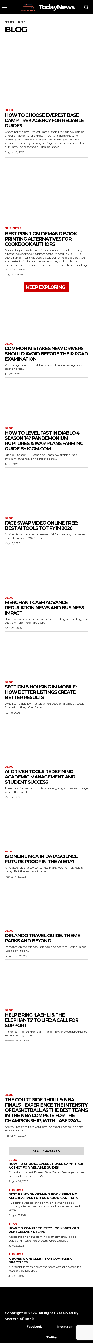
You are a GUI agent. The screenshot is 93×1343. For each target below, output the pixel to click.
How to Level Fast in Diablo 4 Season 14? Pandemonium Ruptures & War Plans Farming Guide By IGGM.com (44, 441)
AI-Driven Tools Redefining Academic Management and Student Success (40, 777)
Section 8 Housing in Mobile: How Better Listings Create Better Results (40, 692)
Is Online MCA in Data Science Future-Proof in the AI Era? (41, 858)
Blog (10, 110)
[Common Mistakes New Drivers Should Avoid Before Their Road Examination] (46, 316)
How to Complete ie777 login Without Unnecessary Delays (44, 1230)
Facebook (34, 1326)
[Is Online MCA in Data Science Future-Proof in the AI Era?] (46, 824)
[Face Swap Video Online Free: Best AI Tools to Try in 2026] (46, 491)
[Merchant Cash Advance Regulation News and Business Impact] (46, 570)
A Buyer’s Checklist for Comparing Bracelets (41, 1260)
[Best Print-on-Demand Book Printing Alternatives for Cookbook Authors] (46, 192)
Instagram (65, 1326)
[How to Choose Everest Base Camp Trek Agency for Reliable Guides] (46, 74)
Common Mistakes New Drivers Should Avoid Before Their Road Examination (46, 354)
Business (13, 228)
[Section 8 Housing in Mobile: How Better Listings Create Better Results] (46, 655)
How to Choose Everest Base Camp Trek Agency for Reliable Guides (44, 120)
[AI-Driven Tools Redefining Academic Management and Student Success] (46, 740)
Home (9, 21)
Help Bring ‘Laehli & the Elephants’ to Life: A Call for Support (41, 1020)
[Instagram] (50, 1327)
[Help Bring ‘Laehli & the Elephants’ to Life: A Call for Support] (46, 983)
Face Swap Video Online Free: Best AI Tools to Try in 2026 (41, 525)
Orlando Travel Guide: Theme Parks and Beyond (42, 938)
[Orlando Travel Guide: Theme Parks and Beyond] (46, 903)
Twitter (52, 1337)
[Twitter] (39, 1337)
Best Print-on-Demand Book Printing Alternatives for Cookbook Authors (41, 239)
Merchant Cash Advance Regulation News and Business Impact (44, 607)
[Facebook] (20, 1327)
